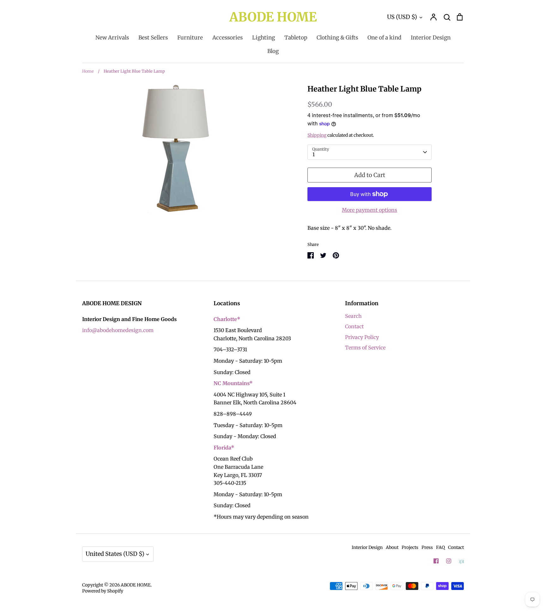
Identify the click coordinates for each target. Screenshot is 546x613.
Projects (410, 547)
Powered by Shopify (102, 591)
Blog (273, 51)
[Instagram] (448, 561)
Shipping (316, 135)
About (392, 547)
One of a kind (384, 37)
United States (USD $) (115, 553)
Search (353, 316)
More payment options (369, 210)
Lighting (263, 37)
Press (427, 547)
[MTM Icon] (461, 561)
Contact (354, 326)
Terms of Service (365, 347)
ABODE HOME (273, 17)
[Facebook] (436, 561)
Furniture (190, 37)
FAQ (440, 547)
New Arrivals (112, 37)
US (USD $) (402, 17)
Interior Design (431, 37)
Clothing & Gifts (337, 37)
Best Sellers (153, 37)
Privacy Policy (362, 337)
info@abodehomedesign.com (118, 330)
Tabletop (295, 37)
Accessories (227, 37)
